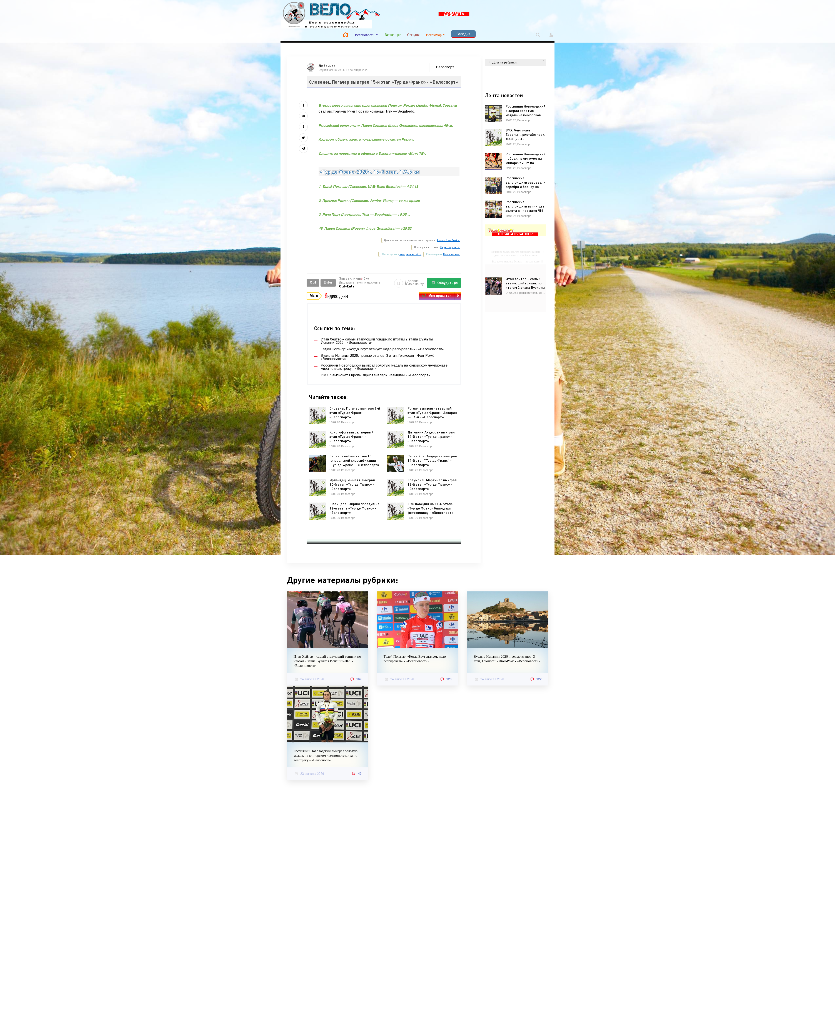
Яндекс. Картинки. (450, 247)
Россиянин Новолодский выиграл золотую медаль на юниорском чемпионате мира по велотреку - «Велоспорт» (325, 755)
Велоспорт (393, 35)
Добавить (414, 283)
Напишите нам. (451, 254)
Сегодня (413, 35)
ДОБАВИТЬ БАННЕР (454, 14)
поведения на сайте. (410, 254)
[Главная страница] (345, 34)
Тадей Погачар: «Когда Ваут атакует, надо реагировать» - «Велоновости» (415, 659)
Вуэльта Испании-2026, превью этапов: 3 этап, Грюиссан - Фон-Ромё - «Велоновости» (507, 659)
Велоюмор (434, 35)
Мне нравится (443, 296)
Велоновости (364, 35)
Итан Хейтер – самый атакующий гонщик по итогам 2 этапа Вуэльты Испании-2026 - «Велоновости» (327, 661)
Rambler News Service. (448, 240)
